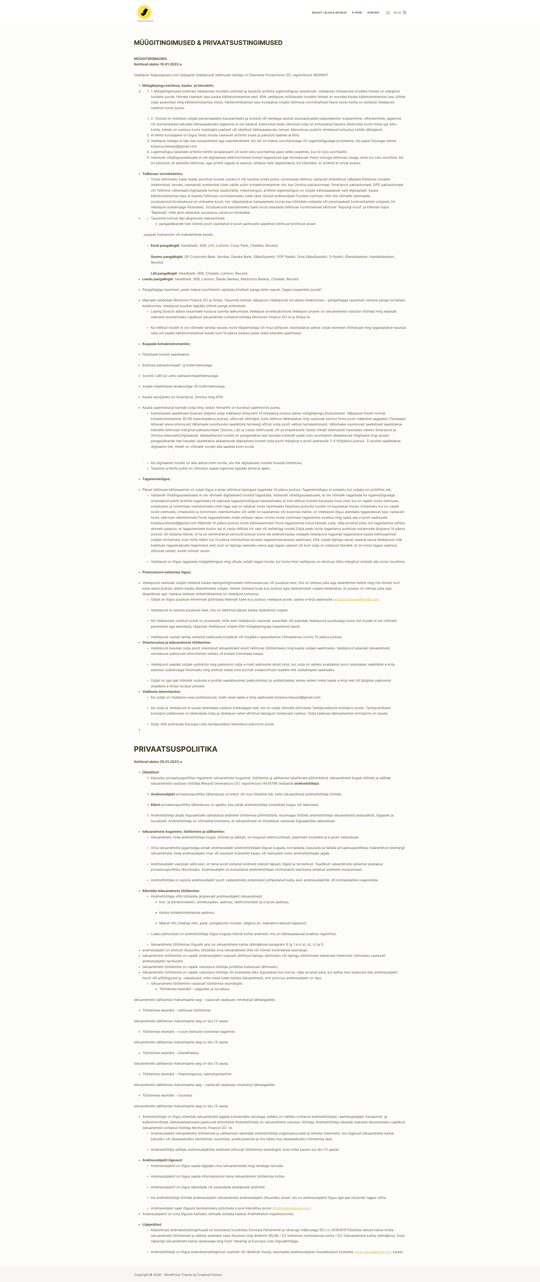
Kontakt (373, 12)
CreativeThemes (209, 1275)
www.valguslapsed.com (373, 1252)
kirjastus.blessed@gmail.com (356, 599)
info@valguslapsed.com (291, 1208)
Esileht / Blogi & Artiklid (329, 12)
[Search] (388, 12)
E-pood (357, 12)
